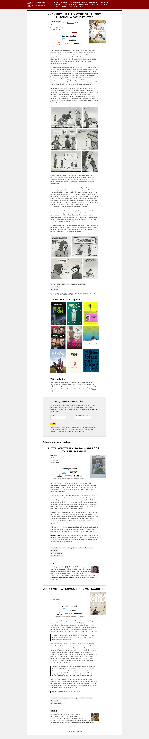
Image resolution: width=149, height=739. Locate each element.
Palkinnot (57, 4)
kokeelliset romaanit (67, 698)
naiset (64, 548)
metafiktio (82, 698)
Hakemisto (104, 2)
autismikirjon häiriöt (59, 284)
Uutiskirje (72, 4)
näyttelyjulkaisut (72, 548)
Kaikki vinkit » (54, 579)
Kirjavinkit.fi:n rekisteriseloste (76, 431)
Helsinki (56, 700)
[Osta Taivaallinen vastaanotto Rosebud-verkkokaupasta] (74, 611)
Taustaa (81, 4)
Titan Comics (53, 21)
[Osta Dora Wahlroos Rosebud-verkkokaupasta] (74, 473)
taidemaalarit (82, 548)
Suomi (55, 550)
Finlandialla (73, 621)
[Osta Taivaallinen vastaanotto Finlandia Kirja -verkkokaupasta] (64, 611)
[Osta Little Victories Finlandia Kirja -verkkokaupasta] (64, 41)
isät (68, 284)
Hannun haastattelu (88, 722)
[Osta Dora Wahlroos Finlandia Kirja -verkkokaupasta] (64, 473)
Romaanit (64, 2)
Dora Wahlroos (58, 553)
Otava (52, 455)
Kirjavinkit (37, 2)
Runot (84, 2)
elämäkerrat (57, 548)
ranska (56, 289)
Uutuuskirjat (90, 4)
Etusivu (57, 2)
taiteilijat (90, 548)
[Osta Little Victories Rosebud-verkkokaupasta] (73, 41)
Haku (75, 6)
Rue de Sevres (70, 22)
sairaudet (89, 698)
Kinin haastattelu (91, 577)
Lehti (80, 6)
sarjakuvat (73, 284)
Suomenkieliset (75, 2)
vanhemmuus (82, 284)
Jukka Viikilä (57, 703)
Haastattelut (102, 4)
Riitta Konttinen (55, 535)
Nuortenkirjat (93, 2)
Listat (65, 4)
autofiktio (56, 698)
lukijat (76, 698)
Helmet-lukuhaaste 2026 (63, 6)
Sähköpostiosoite (82, 415)
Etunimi (53, 415)
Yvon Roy (56, 287)
